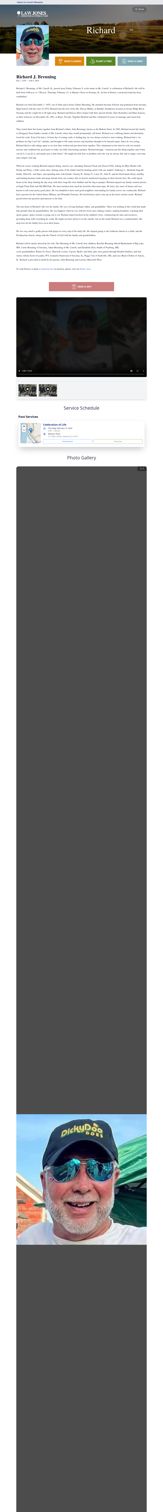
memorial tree (47, 268)
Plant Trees (118, 441)
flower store (85, 268)
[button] (30, 430)
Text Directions (67, 441)
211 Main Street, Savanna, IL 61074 (63, 436)
